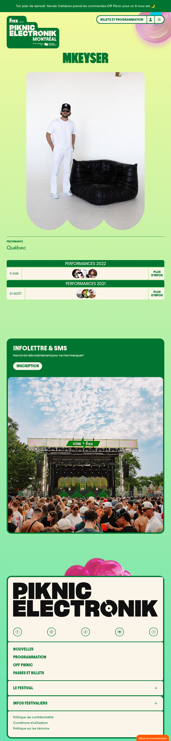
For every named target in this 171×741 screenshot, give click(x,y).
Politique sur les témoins (31, 728)
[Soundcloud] (153, 632)
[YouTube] (119, 632)
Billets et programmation (121, 19)
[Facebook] (17, 632)
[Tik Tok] (85, 632)
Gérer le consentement (153, 738)
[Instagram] (51, 632)
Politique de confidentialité (33, 717)
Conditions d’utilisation (30, 722)
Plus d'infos (157, 273)
